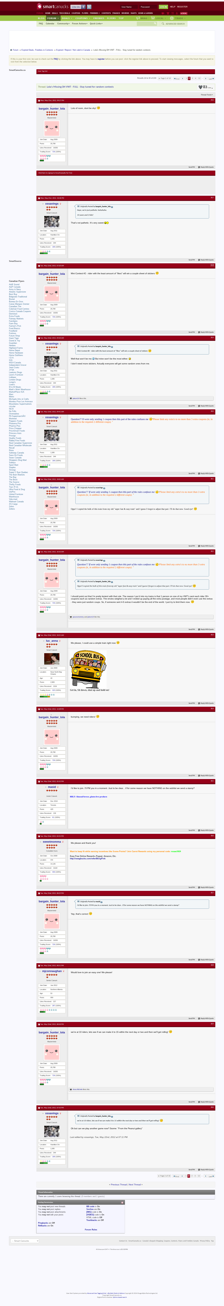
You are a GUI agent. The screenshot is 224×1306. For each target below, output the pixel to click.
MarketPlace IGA (16, 392)
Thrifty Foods (15, 484)
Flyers (85, 13)
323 (53, 690)
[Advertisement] (94, 185)
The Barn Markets (17, 475)
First (177, 79)
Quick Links (95, 23)
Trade (180, 18)
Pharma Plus (14, 426)
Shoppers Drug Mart (18, 460)
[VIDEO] (90, 1215)
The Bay (12, 477)
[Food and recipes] (173, 13)
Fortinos (12, 333)
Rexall (11, 448)
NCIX (11, 409)
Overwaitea (14, 414)
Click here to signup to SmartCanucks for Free (55, 173)
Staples (12, 467)
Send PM (192, 167)
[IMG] (88, 1212)
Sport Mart (13, 465)
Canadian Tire (15, 306)
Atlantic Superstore (17, 292)
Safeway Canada (16, 453)
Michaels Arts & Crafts (19, 399)
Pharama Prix (15, 423)
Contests (106, 13)
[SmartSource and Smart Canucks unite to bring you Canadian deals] (21, 268)
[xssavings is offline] (52, 221)
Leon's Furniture (16, 375)
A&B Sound (14, 284)
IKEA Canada (15, 362)
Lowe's (12, 384)
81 (53, 817)
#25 (212, 781)
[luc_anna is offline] (52, 658)
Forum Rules (91, 1229)
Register (182, 7)
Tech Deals (64, 13)
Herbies (12, 345)
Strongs (12, 470)
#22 (212, 551)
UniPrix (12, 492)
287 (53, 1006)
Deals (55, 13)
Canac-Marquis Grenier (19, 304)
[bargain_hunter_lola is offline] (52, 128)
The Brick (13, 479)
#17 (212, 198)
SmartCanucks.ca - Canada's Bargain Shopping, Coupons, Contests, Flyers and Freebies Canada (163, 1241)
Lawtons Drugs (15, 372)
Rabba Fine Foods (17, 440)
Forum (53, 18)
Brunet (12, 299)
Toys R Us (13, 487)
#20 (212, 411)
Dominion (13, 314)
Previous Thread (119, 1184)
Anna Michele (78, 1089)
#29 (212, 1024)
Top (121, 18)
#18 (212, 265)
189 (53, 247)
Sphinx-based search (120, 1297)
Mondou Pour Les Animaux (21, 401)
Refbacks (42, 1226)
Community (62, 23)
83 (207, 87)
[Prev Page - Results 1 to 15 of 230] (183, 78)
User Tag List (42, 71)
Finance (116, 13)
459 (53, 872)
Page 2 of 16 (166, 78)
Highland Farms (16, 348)
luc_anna (52, 640)
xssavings (52, 203)
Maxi (11, 394)
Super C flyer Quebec (18, 472)
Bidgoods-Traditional (18, 297)
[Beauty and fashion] (168, 13)
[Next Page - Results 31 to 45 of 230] (206, 78)
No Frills (12, 411)
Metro (11, 396)
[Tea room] (163, 13)
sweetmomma (52, 841)
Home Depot (14, 350)
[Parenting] (177, 13)
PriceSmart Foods (17, 431)
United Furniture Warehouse (16, 495)
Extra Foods (14, 316)
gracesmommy (78, 617)
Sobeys (12, 462)
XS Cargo (13, 504)
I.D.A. (11, 358)
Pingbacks (43, 1223)
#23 (212, 635)
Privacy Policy (205, 1241)
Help (172, 7)
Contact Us (123, 1241)
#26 (212, 836)
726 (53, 152)
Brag (144, 18)
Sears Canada (15, 457)
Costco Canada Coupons (20, 311)
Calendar (50, 23)
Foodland (13, 331)
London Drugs (15, 380)
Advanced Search (175, 23)
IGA (10, 360)
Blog (41, 18)
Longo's (12, 382)
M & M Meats (15, 387)
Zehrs (11, 506)
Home (47, 13)
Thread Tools (206, 95)
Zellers (12, 509)
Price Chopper (15, 428)
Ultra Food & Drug (17, 489)
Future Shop (14, 336)
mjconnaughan (52, 971)
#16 (212, 100)
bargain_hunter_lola (52, 108)
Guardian (13, 343)
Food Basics (14, 328)
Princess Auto (15, 433)
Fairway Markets (16, 318)
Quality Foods (15, 438)
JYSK (11, 370)
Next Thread (135, 1184)
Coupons (76, 13)
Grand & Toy (14, 340)
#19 (212, 338)
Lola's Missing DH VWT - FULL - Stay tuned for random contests (80, 87)
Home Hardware (16, 353)
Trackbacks (91, 1220)
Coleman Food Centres (19, 309)
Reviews (125, 13)
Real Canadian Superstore (20, 443)
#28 (212, 965)
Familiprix (13, 321)
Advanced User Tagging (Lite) (96, 1293)
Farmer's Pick (15, 326)
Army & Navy (15, 289)
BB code (90, 1206)
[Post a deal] (183, 13)
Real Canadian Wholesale (20, 445)
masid (52, 786)
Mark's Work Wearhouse (19, 389)
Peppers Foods (15, 421)
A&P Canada (14, 287)
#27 (212, 893)
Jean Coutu (14, 367)
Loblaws (12, 377)
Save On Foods (16, 455)
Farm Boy (13, 323)
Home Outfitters (16, 355)
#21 (212, 479)
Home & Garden (145, 13)
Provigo (12, 436)
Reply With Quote (207, 167)
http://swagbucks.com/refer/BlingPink (87, 858)
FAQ (41, 23)
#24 (212, 709)
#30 (212, 1107)
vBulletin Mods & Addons (115, 1293)
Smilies (90, 1209)
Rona (11, 450)
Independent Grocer (17, 365)
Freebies (95, 13)
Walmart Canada (16, 501)
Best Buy (13, 294)
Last (210, 79)
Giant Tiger (14, 338)
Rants (134, 13)
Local (161, 18)
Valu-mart (13, 499)
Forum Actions (79, 23)
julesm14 (76, 398)
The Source (14, 482)
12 (199, 78)
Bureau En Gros (16, 301)
